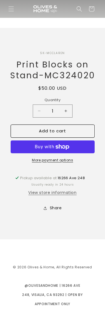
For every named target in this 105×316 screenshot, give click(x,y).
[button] (11, 9)
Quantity (52, 100)
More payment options (52, 160)
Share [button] (56, 208)
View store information (52, 192)
